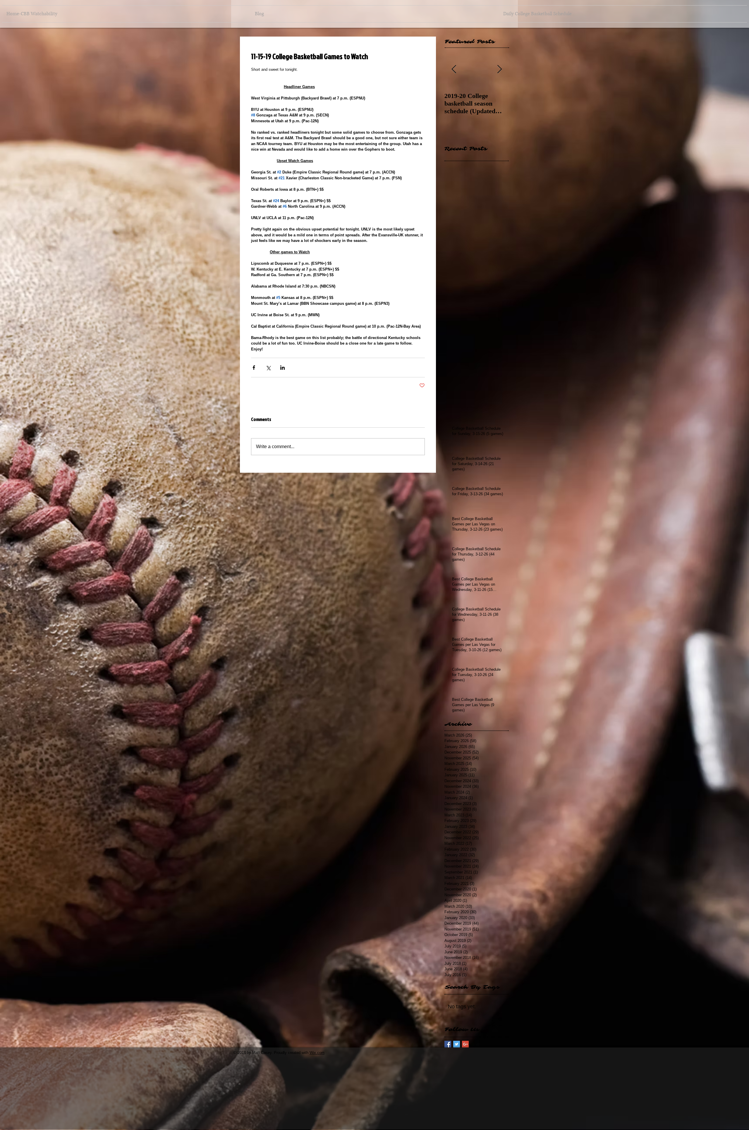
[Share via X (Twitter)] (268, 367)
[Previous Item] (453, 69)
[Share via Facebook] (254, 367)
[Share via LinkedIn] (282, 367)
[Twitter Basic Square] (456, 1044)
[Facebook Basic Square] (447, 1044)
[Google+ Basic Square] (465, 1044)
